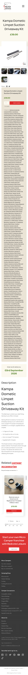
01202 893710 (8, 643)
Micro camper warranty (7, 630)
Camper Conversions (8, 590)
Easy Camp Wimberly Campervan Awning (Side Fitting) (14, 139)
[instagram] (6, 655)
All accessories (5, 576)
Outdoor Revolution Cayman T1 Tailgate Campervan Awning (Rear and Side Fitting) (13, 264)
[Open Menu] (23, 6)
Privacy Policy (14, 670)
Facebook (7, 86)
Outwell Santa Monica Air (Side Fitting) (13, 307)
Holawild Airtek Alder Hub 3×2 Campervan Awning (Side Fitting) (14, 144)
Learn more (14, 549)
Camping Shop (6, 573)
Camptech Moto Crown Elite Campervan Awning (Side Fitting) (13, 119)
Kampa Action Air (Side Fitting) (12, 159)
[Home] (7, 6)
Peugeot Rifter (4, 601)
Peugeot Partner (5, 598)
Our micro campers (6, 563)
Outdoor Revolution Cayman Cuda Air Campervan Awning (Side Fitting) (12, 226)
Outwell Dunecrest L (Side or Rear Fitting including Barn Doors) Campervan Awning (13, 293)
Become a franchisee (6, 628)
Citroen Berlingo (5, 596)
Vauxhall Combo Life (6, 613)
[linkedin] (23, 655)
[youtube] (18, 655)
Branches (3, 621)
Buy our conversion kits (7, 568)
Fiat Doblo (4, 603)
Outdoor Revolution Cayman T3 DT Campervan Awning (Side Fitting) (13, 269)
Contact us (4, 623)
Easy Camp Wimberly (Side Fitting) (12, 137)
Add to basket (16, 103)
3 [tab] (13, 525)
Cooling (3, 581)
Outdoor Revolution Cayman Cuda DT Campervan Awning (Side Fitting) (13, 233)
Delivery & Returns (6, 633)
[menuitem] (14, 565)
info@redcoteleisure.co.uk (12, 645)
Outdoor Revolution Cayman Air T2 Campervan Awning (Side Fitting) (12, 217)
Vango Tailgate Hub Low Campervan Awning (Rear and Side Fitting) (13, 352)
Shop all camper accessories (8, 470)
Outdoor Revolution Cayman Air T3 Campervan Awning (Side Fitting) (13, 222)
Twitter (9, 86)
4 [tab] (17, 525)
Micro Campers (6, 560)
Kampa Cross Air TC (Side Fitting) (12, 169)
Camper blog (4, 626)
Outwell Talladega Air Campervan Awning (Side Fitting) (13, 313)
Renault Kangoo (5, 606)
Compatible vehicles (6, 594)
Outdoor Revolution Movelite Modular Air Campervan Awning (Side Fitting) (12, 273)
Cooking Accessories (6, 583)
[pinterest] (14, 655)
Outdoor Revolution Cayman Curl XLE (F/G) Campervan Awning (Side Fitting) (14, 246)
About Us (4, 618)
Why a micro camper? (6, 566)
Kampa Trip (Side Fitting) (10, 191)
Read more (14, 510)
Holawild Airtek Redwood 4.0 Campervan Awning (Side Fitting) (13, 155)
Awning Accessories (14, 110)
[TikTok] (2, 658)
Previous (11, 521)
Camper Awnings (5, 579)
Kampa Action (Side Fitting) (15, 157)
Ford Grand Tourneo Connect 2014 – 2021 (11, 610)
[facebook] (2, 655)
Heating (3, 586)
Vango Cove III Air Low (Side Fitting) (13, 329)
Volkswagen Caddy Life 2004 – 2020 (10, 608)
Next (17, 521)
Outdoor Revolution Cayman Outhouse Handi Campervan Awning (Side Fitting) (13, 258)
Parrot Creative (17, 673)
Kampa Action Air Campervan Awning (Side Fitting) (14, 161)
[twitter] (10, 655)
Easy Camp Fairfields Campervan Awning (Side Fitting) (13, 126)
